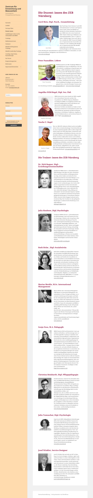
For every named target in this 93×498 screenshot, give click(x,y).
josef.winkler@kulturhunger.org (62, 479)
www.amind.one (58, 320)
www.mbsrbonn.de (66, 115)
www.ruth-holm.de (58, 278)
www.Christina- (58, 408)
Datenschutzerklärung (44, 494)
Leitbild (7, 25)
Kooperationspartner (10, 61)
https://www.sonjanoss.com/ (60, 368)
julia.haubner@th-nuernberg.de (62, 241)
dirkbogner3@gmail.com (60, 204)
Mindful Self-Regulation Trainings (11, 47)
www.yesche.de (42, 151)
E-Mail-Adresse (8, 116)
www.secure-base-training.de (73, 86)
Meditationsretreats (10, 41)
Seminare (7, 44)
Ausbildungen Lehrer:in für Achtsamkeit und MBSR (12, 34)
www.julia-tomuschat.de (60, 444)
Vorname (7, 106)
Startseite (7, 22)
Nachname (7, 111)
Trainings (7, 38)
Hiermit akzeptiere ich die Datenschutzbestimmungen (12, 122)
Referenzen (8, 64)
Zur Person (8, 58)
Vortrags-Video (9, 28)
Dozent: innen (9, 31)
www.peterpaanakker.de (59, 86)
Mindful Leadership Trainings (13, 51)
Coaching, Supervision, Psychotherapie (11, 54)
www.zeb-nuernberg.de (44, 54)
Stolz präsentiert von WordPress (59, 494)
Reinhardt (64, 408)
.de (67, 408)
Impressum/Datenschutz (11, 66)
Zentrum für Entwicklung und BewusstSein (13, 8)
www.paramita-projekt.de (71, 149)
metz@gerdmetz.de (14, 87)
